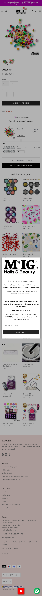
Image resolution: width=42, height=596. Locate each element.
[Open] (21, 591)
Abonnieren (21, 332)
